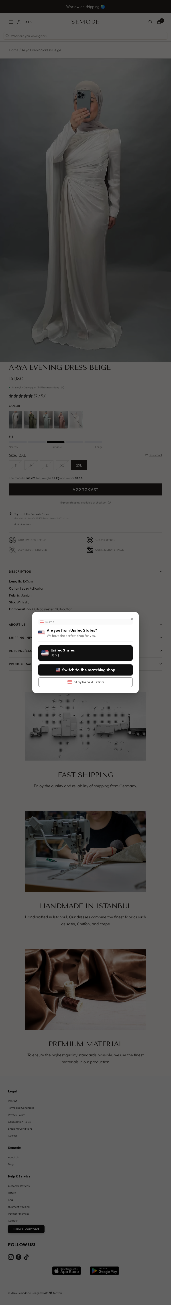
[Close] (132, 618)
